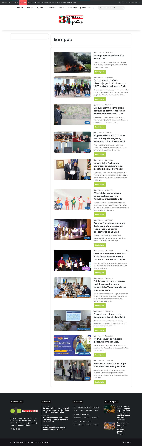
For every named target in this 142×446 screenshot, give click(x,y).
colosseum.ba (44, 442)
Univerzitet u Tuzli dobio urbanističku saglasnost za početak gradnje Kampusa (108, 166)
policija (86, 417)
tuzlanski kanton (78, 425)
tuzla (89, 421)
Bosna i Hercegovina (84, 407)
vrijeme (96, 425)
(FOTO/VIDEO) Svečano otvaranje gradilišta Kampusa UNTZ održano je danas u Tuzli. (110, 83)
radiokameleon (99, 53)
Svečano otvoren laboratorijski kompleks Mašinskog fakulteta (110, 365)
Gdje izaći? (72, 8)
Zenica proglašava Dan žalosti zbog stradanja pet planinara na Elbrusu (50, 2)
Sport (61, 8)
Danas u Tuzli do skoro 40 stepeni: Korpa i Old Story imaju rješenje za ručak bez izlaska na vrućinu (123, 411)
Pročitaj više (99, 72)
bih (74, 407)
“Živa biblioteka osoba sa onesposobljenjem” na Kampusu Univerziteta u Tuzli (109, 196)
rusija (75, 421)
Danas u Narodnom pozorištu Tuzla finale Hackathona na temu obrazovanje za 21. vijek (109, 256)
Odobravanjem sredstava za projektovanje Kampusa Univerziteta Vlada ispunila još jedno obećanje (110, 285)
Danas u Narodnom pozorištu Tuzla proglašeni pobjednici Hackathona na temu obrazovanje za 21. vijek (109, 227)
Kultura (40, 8)
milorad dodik (77, 417)
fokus (75, 410)
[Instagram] (19, 429)
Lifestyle (51, 8)
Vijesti (30, 8)
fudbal (81, 410)
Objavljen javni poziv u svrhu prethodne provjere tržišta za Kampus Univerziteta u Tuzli (109, 110)
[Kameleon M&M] (71, 19)
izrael (96, 410)
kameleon (76, 414)
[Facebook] (11, 429)
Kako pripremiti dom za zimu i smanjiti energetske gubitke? (123, 427)
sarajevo (82, 421)
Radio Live (86, 8)
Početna (20, 8)
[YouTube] (16, 429)
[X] (14, 429)
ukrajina (88, 425)
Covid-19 (96, 407)
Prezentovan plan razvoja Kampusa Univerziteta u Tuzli (109, 316)
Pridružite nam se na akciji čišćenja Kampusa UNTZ (108, 340)
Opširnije (27, 425)
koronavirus (85, 414)
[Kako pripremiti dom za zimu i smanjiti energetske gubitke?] (109, 426)
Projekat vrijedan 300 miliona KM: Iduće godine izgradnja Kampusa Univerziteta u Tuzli (109, 138)
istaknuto (89, 410)
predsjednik (94, 417)
